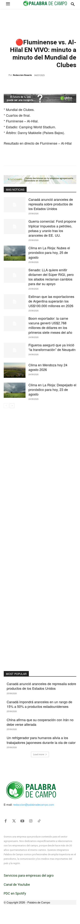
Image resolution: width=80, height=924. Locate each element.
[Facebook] (19, 84)
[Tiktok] (39, 821)
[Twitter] (14, 821)
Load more (38, 754)
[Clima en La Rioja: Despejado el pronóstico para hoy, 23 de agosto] (14, 390)
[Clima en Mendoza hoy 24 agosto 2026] (14, 370)
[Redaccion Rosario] (6, 75)
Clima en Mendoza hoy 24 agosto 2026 (47, 367)
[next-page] (12, 405)
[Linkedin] (45, 84)
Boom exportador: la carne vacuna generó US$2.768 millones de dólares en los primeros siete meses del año (50, 325)
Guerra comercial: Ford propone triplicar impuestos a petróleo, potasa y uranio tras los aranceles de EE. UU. (52, 228)
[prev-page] (6, 405)
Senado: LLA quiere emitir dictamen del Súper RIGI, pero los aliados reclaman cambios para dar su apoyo (51, 276)
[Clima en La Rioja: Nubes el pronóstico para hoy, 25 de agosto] (14, 253)
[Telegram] (53, 84)
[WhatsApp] (36, 84)
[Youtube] (22, 821)
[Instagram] (31, 821)
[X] (27, 84)
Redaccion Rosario (22, 75)
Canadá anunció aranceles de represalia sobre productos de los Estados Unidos (50, 204)
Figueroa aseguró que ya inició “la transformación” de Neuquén (52, 347)
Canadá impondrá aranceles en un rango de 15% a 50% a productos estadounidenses (39, 704)
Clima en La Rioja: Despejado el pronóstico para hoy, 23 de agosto (52, 389)
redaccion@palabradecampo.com (33, 804)
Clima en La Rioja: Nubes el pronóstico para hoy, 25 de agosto (49, 252)
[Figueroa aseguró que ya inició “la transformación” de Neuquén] (14, 350)
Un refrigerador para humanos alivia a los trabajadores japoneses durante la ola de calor (41, 740)
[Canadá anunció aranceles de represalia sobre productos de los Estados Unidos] (14, 204)
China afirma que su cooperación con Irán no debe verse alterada (40, 722)
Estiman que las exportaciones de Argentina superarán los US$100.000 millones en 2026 (51, 301)
